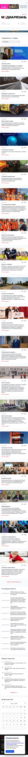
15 (20, 717)
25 (6, 724)
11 (6, 717)
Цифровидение (6, 506)
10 (3, 717)
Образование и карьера (8, 352)
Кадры (15, 38)
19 (10, 720)
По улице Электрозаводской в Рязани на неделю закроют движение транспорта (15, 680)
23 (24, 720)
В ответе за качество (8, 293)
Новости (3, 739)
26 (10, 724)
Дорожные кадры (7, 416)
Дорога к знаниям (7, 264)
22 (21, 720)
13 (13, 717)
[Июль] (3, 703)
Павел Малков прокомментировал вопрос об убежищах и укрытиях (18, 607)
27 (14, 724)
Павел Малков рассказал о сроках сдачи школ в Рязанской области (18, 625)
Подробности (6, 38)
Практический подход (8, 235)
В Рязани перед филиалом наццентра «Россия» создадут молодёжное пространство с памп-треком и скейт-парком (18, 599)
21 (17, 720)
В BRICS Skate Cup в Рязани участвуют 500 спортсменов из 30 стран (18, 593)
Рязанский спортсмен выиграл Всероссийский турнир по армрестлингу (18, 619)
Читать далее (5, 71)
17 (3, 720)
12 (10, 717)
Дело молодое (6, 382)
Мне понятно (10, 751)
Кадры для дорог (6, 478)
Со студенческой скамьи (9, 204)
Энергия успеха (6, 63)
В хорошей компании (7, 149)
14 (17, 717)
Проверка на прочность (8, 93)
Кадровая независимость (9, 537)
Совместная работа (7, 323)
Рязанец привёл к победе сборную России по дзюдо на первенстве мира (17, 638)
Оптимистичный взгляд (8, 176)
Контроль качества (7, 447)
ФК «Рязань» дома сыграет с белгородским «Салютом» (17, 649)
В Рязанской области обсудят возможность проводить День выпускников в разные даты (18, 613)
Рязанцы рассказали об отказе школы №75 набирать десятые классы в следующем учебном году (18, 631)
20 (14, 720)
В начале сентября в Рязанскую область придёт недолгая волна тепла (18, 643)
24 (3, 724)
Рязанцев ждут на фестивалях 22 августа (15, 668)
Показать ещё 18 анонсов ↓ (14, 582)
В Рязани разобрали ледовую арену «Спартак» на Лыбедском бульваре (14, 686)
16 (24, 717)
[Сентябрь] (25, 703)
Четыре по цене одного (8, 567)
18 (6, 720)
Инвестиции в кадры (7, 121)
